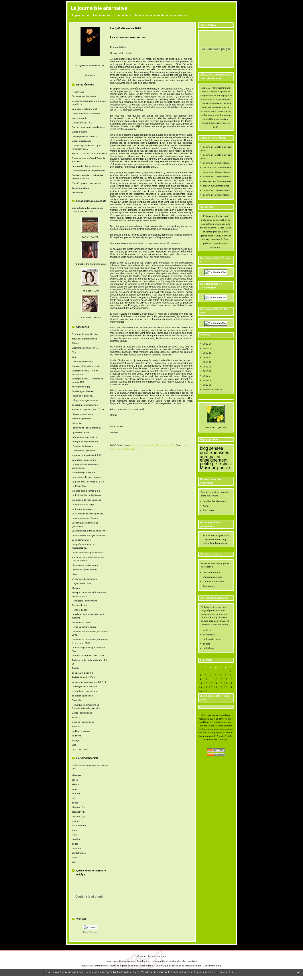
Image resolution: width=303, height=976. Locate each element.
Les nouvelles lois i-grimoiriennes (88, 535)
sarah (75, 857)
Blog (74, 352)
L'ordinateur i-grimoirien (84, 450)
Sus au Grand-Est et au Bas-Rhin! (89, 153)
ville (120, 449)
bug (74, 357)
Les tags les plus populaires (183, 961)
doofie (206, 452)
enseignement (214, 460)
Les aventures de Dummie (85, 518)
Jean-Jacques (79, 825)
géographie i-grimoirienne (85, 405)
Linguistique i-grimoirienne (85, 565)
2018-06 (207, 380)
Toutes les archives (212, 389)
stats (226, 463)
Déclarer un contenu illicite (94, 965)
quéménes (208, 648)
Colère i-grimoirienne (82, 361)
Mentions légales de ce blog (124, 965)
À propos (90, 75)
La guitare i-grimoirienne (84, 460)
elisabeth (207, 167)
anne (74, 789)
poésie (223, 467)
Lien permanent (146, 445)
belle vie (207, 630)
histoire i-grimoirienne (82, 414)
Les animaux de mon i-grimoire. (88, 513)
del (73, 798)
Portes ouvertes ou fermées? (87, 113)
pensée (216, 448)
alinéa (75, 780)
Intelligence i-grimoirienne (85, 441)
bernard (76, 793)
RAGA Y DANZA (90, 237)
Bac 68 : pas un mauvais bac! (87, 183)
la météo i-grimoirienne (83, 472)
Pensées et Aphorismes (84, 627)
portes (75, 844)
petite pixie (210, 463)
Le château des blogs (83, 504)
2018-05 (207, 385)
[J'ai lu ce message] (298, 972)
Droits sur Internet (212, 572)
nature (113, 449)
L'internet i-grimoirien (82, 446)
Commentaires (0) (165, 445)
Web (74, 745)
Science (76, 717)
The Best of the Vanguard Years (89, 264)
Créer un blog (144, 956)
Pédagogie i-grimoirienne (84, 600)
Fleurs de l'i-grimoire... (83, 396)
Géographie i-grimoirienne (85, 400)
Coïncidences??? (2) (82, 122)
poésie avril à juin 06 (82, 673)
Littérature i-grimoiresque (84, 569)
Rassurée (77, 700)
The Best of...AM (90, 291)
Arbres (75, 343)
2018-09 (207, 366)
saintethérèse (79, 853)
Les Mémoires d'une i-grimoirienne (89, 531)
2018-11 (207, 357)
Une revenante (79, 118)
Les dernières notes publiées (152, 961)
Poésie (75, 668)
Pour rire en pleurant (213, 581)
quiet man (77, 848)
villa (74, 862)
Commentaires (222, 163)
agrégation (210, 456)
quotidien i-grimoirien (82, 695)
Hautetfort (161, 956)
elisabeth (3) (78, 816)
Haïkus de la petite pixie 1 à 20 (88, 409)
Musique (76, 588)
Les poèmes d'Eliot (81, 540)
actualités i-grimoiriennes (84, 338)
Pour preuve (78, 92)
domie (75, 802)
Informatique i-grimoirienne (85, 437)
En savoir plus (224, 972)
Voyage (76, 740)
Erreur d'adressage (81, 141)
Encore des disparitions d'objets (88, 127)
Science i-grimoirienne (83, 722)
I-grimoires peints (80, 432)
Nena (206, 506)
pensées (220, 452)
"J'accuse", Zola (80, 749)
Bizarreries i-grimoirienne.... (85, 348)
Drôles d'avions (79, 132)
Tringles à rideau (80, 188)
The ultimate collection (90, 317)
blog (204, 448)
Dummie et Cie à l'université (86, 366)
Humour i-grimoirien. (82, 418)
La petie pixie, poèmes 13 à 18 (88, 481)
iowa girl (76, 821)
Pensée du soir (79, 610)
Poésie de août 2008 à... (85, 677)
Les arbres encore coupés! (128, 37)
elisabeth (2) (78, 812)
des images (209, 634)
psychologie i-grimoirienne (85, 691)
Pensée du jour (80, 605)
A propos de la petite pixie (85, 334)
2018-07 (207, 376)
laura (74, 830)
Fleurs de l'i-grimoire (216, 427)
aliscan (75, 784)
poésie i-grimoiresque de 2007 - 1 (89, 682)
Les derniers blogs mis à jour (120, 961)
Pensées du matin (81, 622)
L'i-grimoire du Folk (81, 583)
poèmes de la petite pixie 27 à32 (89, 655)
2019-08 (207, 348)
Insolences (77, 192)
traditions (76, 735)
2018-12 (207, 353)
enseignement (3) (81, 386)
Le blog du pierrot (212, 639)
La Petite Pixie (79, 486)
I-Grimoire (77, 423)
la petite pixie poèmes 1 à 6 (86, 491)
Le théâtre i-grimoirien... (84, 509)
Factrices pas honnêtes (84, 96)
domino (207, 147)
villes (125, 449)
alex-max (76, 775)
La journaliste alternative (99, 8)
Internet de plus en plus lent (86, 166)
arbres (186, 445)
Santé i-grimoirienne (82, 713)
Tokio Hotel (208, 510)
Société (76, 726)
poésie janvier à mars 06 (84, 686)
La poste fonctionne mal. (84, 109)
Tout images (209, 586)
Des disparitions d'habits (84, 136)
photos (206, 644)
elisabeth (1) (78, 807)
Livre (74, 574)
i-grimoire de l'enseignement (86, 428)
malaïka (76, 839)
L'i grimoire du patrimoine (84, 579)
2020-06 (207, 344)
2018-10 (207, 362)
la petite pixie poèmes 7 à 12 (87, 455)
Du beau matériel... (212, 577)
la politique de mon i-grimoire (86, 500)
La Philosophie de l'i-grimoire (86, 495)
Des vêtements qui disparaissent (88, 170)
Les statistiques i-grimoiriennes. (88, 552)
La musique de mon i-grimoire (87, 477)
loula (74, 834)
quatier (132, 449)
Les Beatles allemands (214, 501)
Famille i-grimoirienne (82, 391)
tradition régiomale (81, 731)
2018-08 (207, 371)
